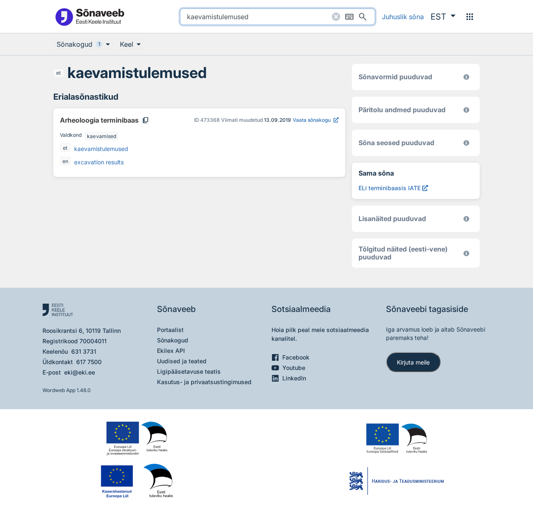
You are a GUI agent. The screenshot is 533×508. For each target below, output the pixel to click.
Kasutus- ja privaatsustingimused (204, 381)
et (58, 73)
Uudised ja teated (182, 361)
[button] (443, 17)
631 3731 (83, 351)
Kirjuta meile (413, 362)
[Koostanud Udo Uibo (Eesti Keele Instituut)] (466, 109)
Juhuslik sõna (403, 17)
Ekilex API (171, 350)
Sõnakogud (172, 340)
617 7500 (89, 361)
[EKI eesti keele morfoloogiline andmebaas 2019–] (466, 76)
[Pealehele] (89, 16)
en (65, 161)
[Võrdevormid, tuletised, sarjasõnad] (466, 142)
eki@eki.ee (79, 372)
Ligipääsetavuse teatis (189, 371)
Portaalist (170, 329)
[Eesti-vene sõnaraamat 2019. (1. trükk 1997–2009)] (466, 253)
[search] (277, 16)
